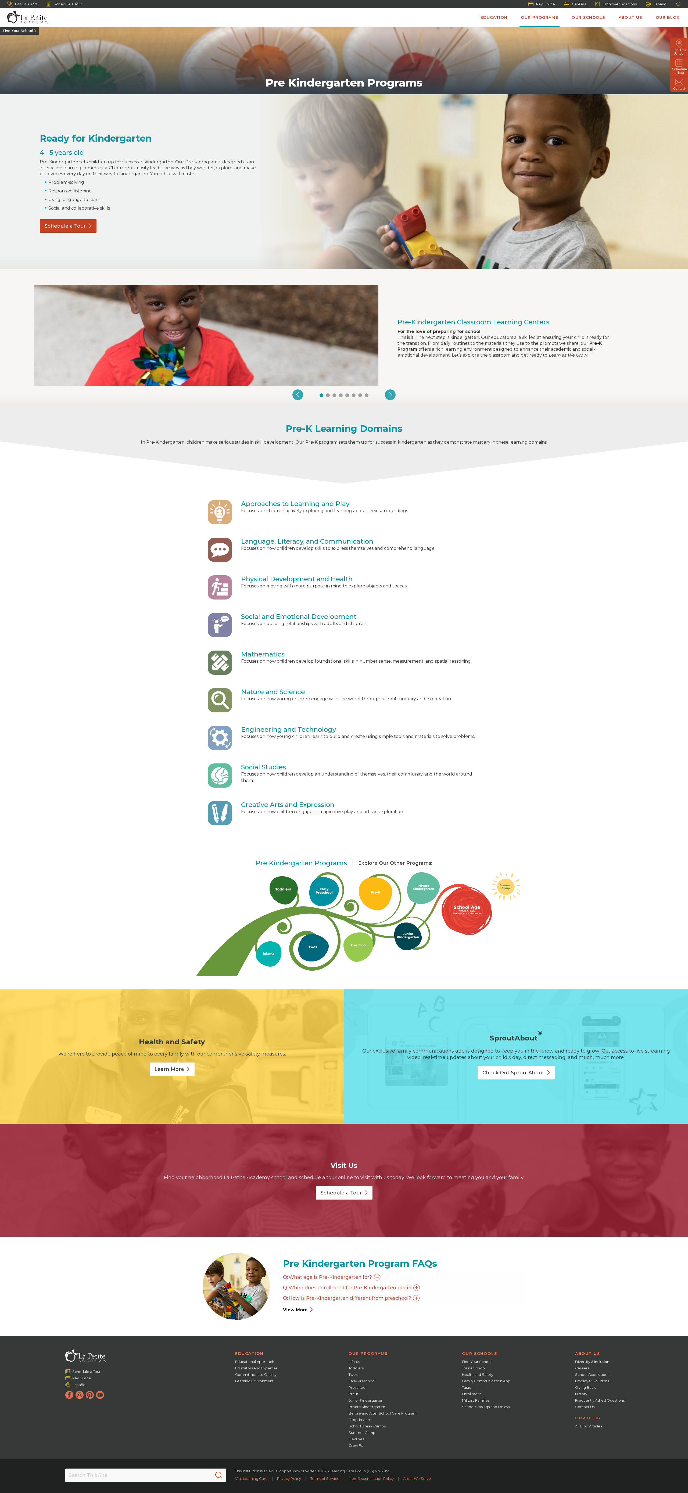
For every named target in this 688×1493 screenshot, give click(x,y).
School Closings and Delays (486, 1407)
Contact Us (584, 1407)
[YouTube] (100, 1395)
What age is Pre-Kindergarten (330, 1277)
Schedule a (65, 226)
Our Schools (588, 17)
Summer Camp (362, 1432)
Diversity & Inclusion (592, 1361)
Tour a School (474, 1368)
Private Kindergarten (367, 1407)
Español (660, 4)
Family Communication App (486, 1381)
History (581, 1394)
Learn (169, 1069)
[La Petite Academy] (25, 17)
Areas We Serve (417, 1478)
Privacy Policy (289, 1478)
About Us (630, 17)
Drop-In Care (360, 1419)
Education (494, 17)
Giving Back (585, 1387)
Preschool (357, 1387)
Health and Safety (477, 1374)
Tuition (468, 1387)
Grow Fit (356, 1445)
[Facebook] (69, 1395)
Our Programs (539, 17)
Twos (353, 1374)
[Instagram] (80, 1395)
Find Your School (18, 30)
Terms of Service (324, 1478)
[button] (297, 394)
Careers (579, 4)
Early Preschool (362, 1381)
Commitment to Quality (256, 1374)
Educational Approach (254, 1361)
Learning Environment (254, 1381)
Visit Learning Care (251, 1478)
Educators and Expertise (256, 1368)
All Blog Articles (588, 1426)
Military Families (475, 1400)
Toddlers (356, 1368)
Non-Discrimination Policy (371, 1478)
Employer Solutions (620, 4)
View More (295, 1309)
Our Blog (668, 17)
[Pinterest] (90, 1395)
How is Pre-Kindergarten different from (350, 1298)
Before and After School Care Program (383, 1413)
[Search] (218, 1475)
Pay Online (545, 4)
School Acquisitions (592, 1374)
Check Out (513, 1073)
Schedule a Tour (68, 4)
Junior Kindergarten (366, 1400)
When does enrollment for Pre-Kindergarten (350, 1288)
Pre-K (354, 1394)
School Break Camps (367, 1426)
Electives (356, 1439)
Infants (354, 1361)
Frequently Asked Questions (600, 1400)
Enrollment (471, 1394)
